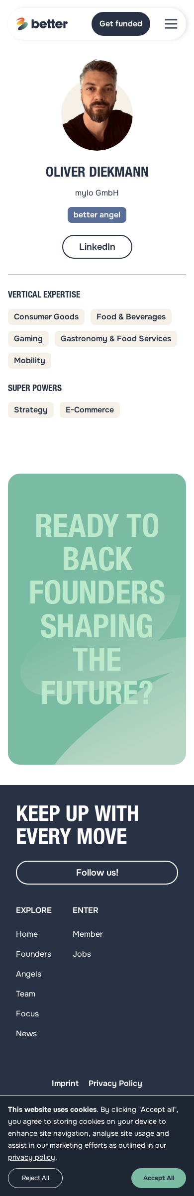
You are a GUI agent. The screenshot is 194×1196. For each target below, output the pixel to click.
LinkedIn (97, 246)
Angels (28, 974)
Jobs (82, 954)
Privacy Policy (115, 1083)
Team (25, 994)
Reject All (35, 1178)
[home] (42, 23)
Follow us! (97, 872)
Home (27, 934)
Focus (27, 1013)
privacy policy (31, 1157)
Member (88, 934)
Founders (33, 954)
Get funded (120, 23)
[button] (171, 24)
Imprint (65, 1083)
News (26, 1033)
